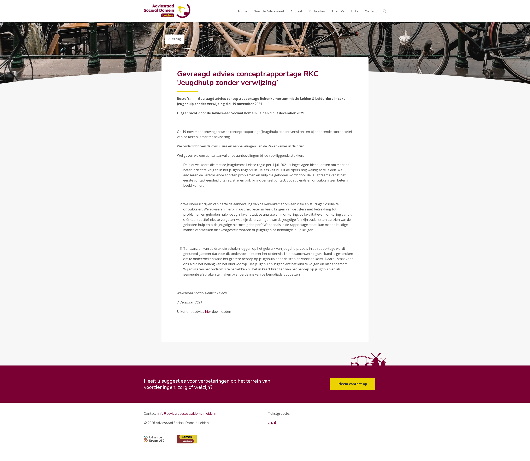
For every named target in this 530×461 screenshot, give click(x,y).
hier (208, 311)
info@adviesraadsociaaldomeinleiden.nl (187, 413)
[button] (384, 11)
